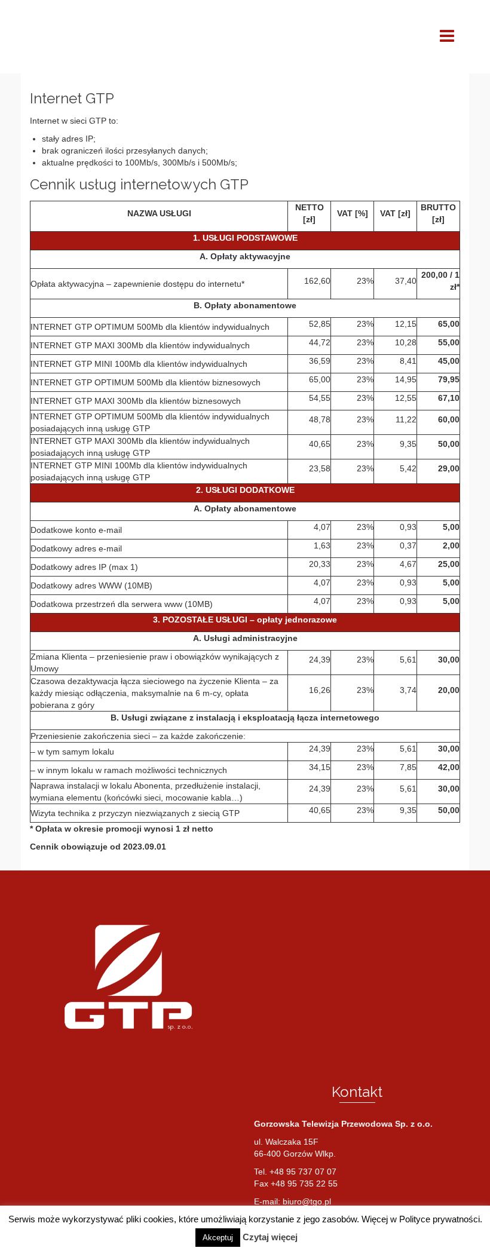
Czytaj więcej (270, 1237)
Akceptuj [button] (218, 1237)
